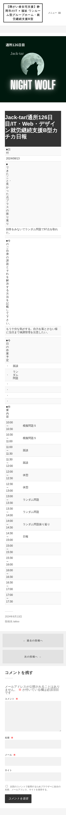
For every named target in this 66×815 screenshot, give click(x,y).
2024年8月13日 (13, 616)
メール (10, 755)
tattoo (16, 621)
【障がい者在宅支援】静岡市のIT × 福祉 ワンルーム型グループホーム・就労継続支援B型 (23, 12)
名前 (9, 738)
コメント (11, 699)
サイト (8, 770)
